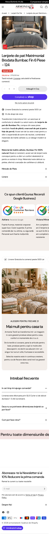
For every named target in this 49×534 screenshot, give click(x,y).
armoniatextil (14, 523)
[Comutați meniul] (2, 7)
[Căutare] (41, 7)
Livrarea (16, 78)
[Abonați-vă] (44, 488)
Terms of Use (30, 495)
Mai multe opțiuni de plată (24, 103)
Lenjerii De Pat (16, 13)
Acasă (4, 13)
